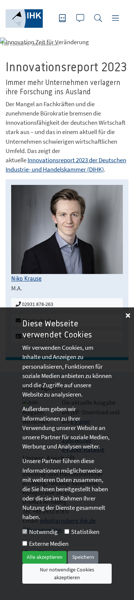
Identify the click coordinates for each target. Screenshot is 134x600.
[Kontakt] (81, 19)
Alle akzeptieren (45, 557)
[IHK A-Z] (63, 19)
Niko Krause (26, 278)
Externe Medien (48, 543)
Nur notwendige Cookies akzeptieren (67, 573)
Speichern (83, 557)
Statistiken (85, 532)
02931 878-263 (37, 304)
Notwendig (43, 532)
